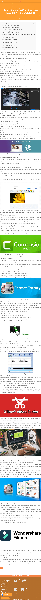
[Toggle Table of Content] (33, 24)
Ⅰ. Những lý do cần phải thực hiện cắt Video (11, 25)
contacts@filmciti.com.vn (6, 592)
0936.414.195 (6, 598)
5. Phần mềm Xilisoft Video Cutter (9, 42)
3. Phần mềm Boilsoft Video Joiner (9, 39)
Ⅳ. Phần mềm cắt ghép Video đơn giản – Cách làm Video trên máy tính (18, 34)
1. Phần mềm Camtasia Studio (8, 36)
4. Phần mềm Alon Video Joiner (9, 40)
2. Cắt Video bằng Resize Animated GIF (10, 32)
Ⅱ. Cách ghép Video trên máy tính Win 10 (10, 27)
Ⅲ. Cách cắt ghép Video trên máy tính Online (11, 29)
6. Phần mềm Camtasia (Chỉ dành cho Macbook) (12, 44)
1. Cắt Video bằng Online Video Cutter (10, 31)
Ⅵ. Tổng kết (3, 49)
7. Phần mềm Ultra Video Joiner (9, 45)
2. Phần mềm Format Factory (8, 37)
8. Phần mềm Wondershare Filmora (9, 47)
